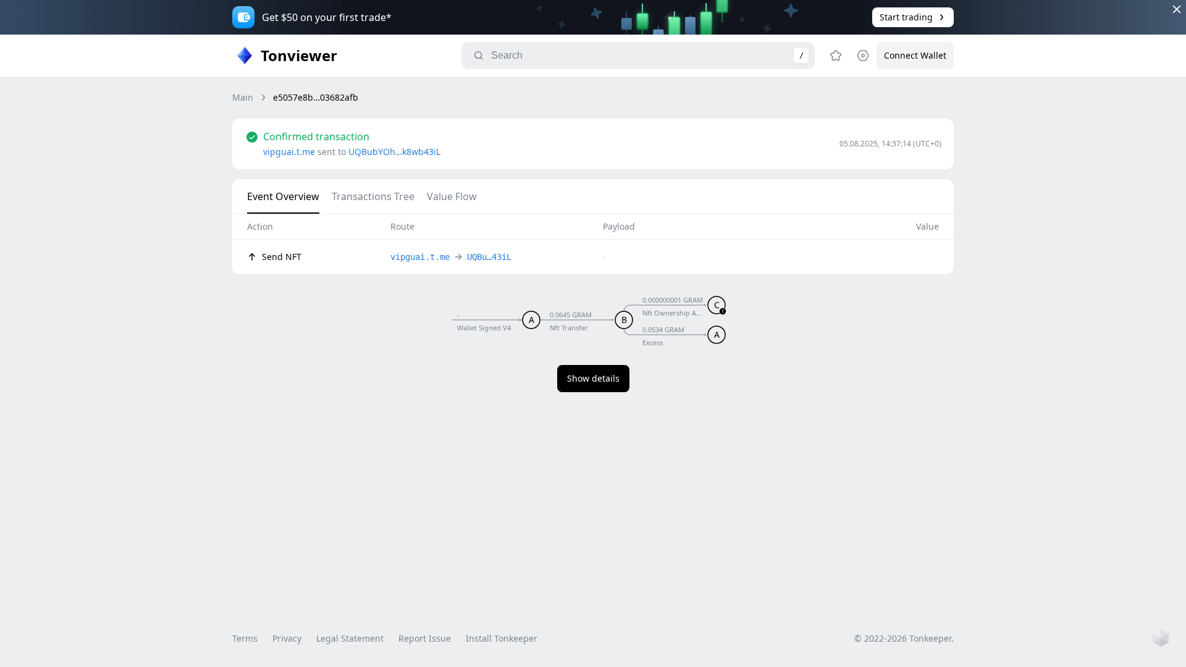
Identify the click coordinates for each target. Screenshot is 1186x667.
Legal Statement (350, 638)
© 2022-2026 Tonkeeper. (904, 638)
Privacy (286, 638)
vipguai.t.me (289, 151)
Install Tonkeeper (501, 638)
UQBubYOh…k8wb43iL (394, 151)
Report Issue (424, 638)
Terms (245, 638)
